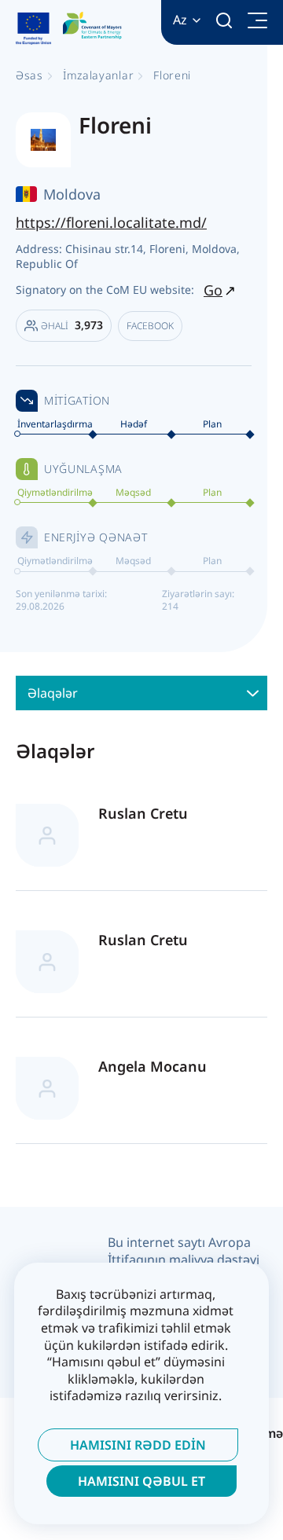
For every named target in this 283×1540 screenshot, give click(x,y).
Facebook (150, 325)
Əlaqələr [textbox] (53, 693)
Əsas (29, 75)
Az (180, 20)
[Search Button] (224, 20)
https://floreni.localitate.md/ (111, 222)
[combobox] (141, 693)
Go (213, 289)
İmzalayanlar (98, 75)
